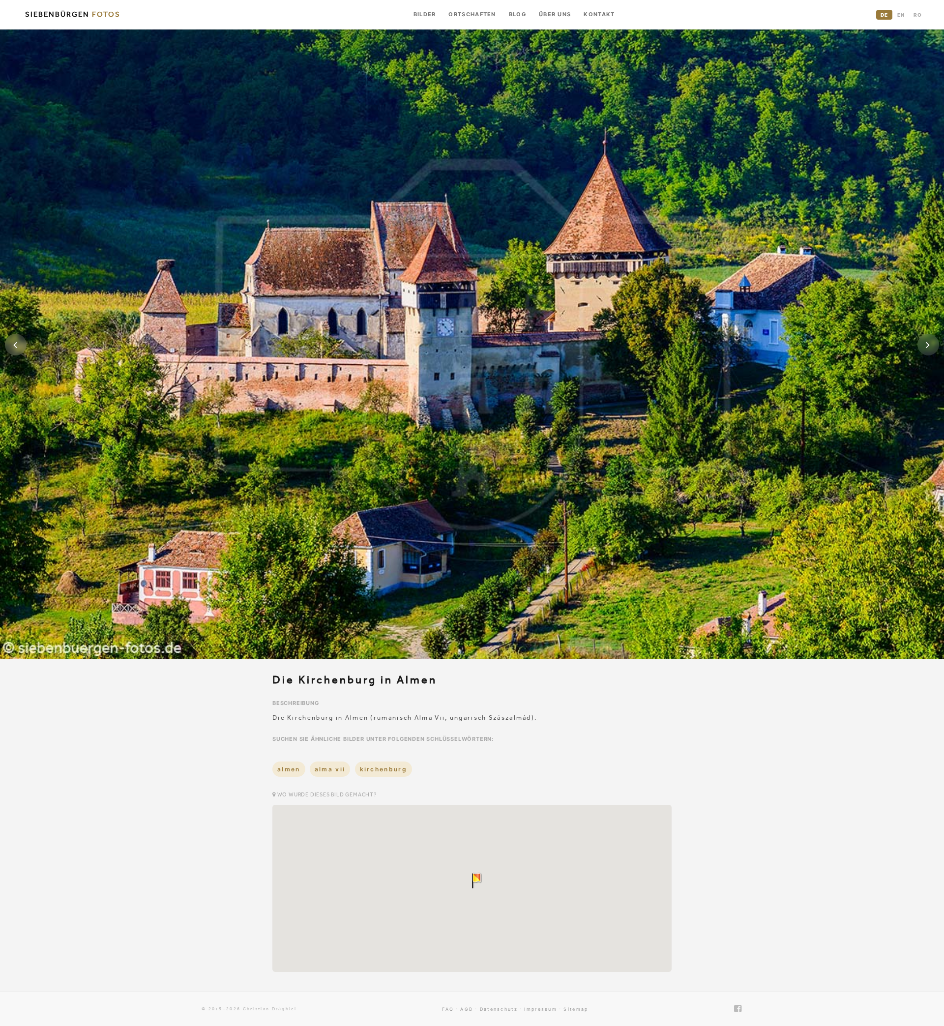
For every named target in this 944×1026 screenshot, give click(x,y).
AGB (466, 1009)
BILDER (424, 14)
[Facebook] (738, 1008)
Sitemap (575, 1009)
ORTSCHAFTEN (472, 14)
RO (918, 15)
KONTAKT (599, 14)
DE (884, 15)
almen (288, 769)
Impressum (540, 1009)
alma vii (330, 769)
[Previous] (16, 344)
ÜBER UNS (555, 14)
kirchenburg (383, 769)
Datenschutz (499, 1009)
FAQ (448, 1009)
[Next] (928, 344)
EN (901, 15)
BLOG (517, 14)
